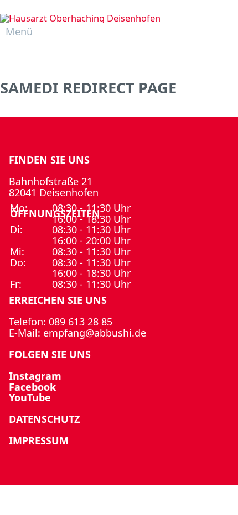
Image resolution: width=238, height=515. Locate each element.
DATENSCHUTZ (44, 418)
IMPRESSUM (39, 440)
